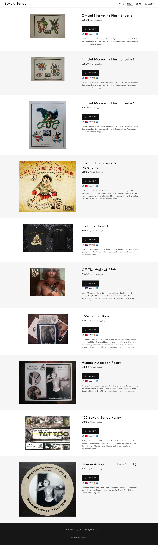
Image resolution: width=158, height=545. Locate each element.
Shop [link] (130, 4)
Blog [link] (138, 4)
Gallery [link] (149, 4)
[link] (15, 4)
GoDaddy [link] (83, 538)
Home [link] (121, 4)
